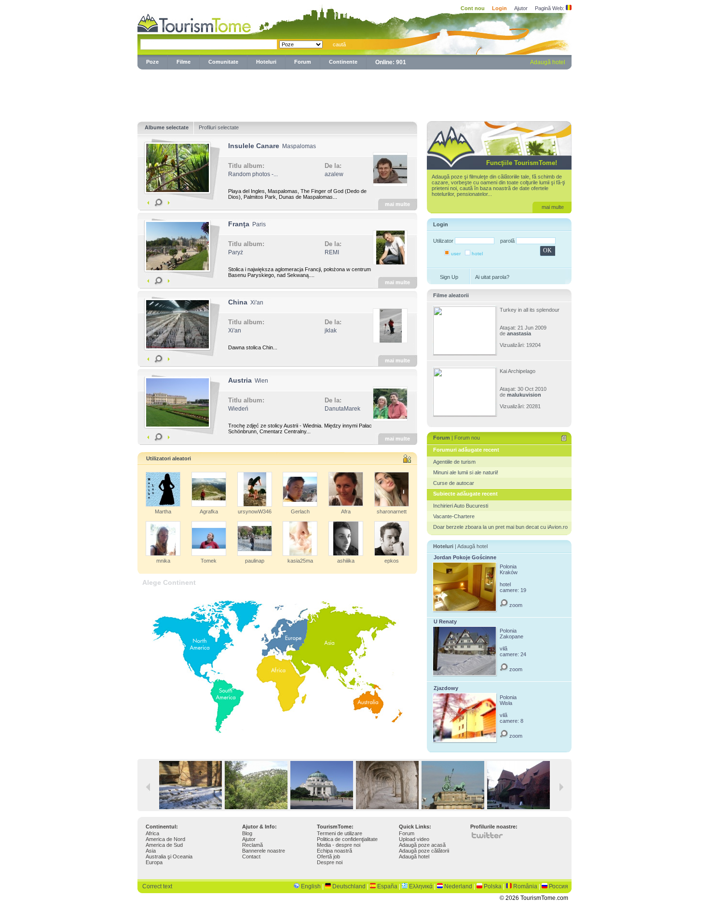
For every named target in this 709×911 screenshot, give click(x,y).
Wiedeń (238, 408)
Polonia (508, 566)
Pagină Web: (549, 8)
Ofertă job (328, 856)
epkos (391, 561)
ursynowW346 (255, 511)
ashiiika (345, 561)
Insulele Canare (253, 146)
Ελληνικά (421, 886)
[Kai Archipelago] (464, 414)
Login (499, 8)
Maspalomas (299, 146)
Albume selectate (167, 127)
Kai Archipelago (517, 371)
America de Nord (165, 839)
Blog (247, 833)
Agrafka (209, 511)
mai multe (397, 204)
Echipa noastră (334, 851)
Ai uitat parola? (492, 277)
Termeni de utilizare (339, 833)
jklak (331, 330)
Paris (259, 224)
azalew (334, 174)
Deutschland (349, 886)
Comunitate (223, 62)
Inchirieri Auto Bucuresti (460, 506)
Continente (343, 62)
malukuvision (524, 395)
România (525, 886)
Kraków (509, 572)
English (311, 886)
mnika (163, 561)
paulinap (254, 561)
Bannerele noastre (263, 851)
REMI (332, 252)
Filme (184, 62)
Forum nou (467, 438)
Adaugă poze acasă (422, 845)
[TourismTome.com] (194, 22)
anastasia (519, 333)
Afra (346, 511)
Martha (163, 511)
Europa (154, 862)
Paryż (235, 252)
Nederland (458, 886)
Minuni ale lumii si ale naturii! (465, 472)
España (387, 886)
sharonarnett (392, 511)
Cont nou (473, 8)
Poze (152, 62)
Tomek (209, 561)
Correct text (157, 886)
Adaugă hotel (547, 62)
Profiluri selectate (219, 127)
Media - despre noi (338, 845)
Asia (151, 851)
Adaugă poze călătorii (424, 851)
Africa (152, 833)
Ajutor (521, 8)
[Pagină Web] (569, 8)
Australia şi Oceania (169, 856)
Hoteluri (266, 62)
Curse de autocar (453, 483)
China (237, 302)
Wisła (506, 703)
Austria (240, 380)
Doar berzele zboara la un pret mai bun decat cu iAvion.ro (500, 527)
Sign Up (449, 277)
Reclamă (252, 845)
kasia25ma (300, 561)
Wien (261, 380)
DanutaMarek (342, 408)
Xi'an (256, 302)
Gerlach (300, 511)
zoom (515, 605)
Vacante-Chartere (454, 516)
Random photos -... (253, 174)
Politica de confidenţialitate (347, 839)
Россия (558, 886)
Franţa (238, 224)
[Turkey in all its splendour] (464, 353)
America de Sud (164, 845)
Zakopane (511, 636)
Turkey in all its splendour (529, 310)
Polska (493, 886)
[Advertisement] (354, 93)
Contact (251, 856)
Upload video (414, 839)
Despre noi (329, 862)
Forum (302, 62)
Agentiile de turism (454, 462)
